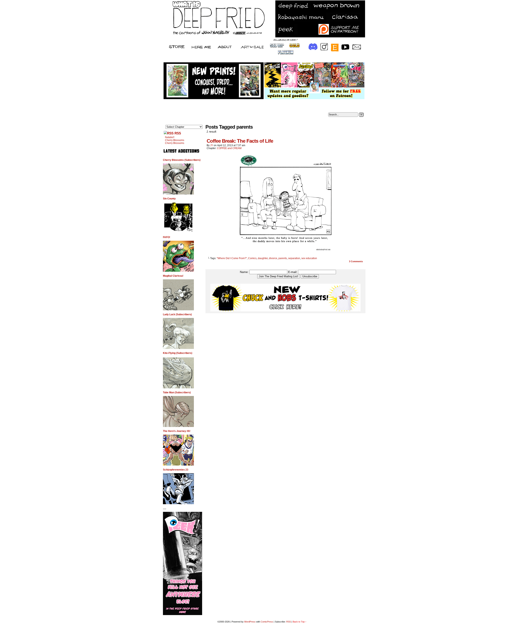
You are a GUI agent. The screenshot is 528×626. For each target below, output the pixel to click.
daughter (263, 258)
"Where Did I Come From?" (232, 258)
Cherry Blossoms (174, 140)
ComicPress (267, 621)
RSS (177, 133)
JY (211, 145)
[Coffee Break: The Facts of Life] (285, 251)
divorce (273, 258)
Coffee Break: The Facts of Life (240, 141)
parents (282, 258)
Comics (252, 258)
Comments (356, 261)
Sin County (169, 198)
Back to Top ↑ (299, 621)
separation (294, 258)
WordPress (250, 621)
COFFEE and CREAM (229, 148)
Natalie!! (169, 137)
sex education (309, 258)
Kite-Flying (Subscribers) (177, 353)
